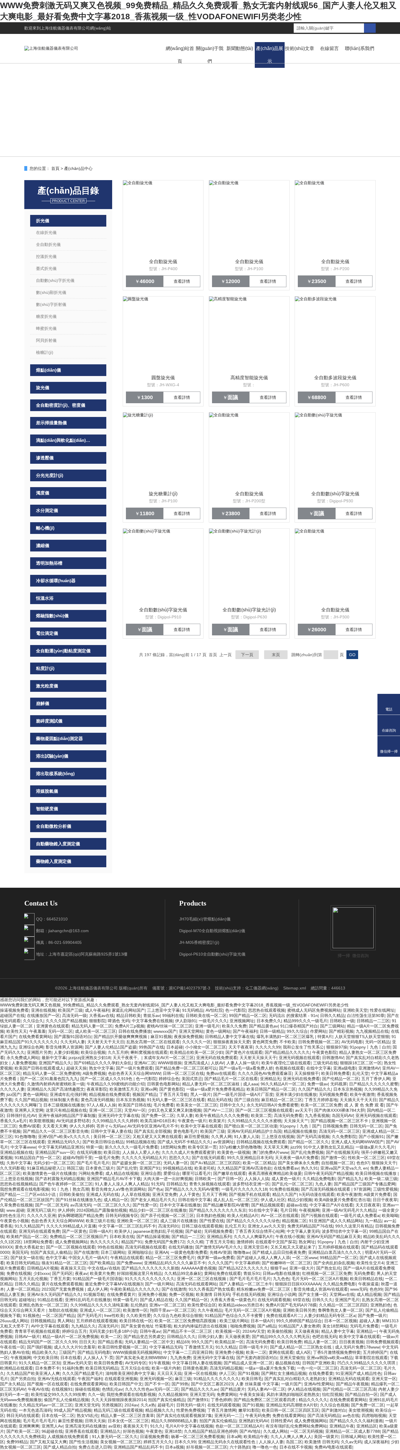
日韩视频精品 (42, 1320)
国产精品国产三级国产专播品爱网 (364, 1184)
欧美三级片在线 (100, 1220)
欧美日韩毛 (252, 1378)
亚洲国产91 (149, 1168)
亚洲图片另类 (39, 1052)
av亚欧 (114, 1426)
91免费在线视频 (284, 1189)
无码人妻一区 (175, 1163)
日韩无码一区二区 (366, 1126)
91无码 (157, 1184)
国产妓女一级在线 (27, 1257)
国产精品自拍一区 (361, 1394)
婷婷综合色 (169, 1078)
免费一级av (317, 1084)
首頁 (55, 168)
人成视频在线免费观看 (68, 1436)
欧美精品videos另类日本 (240, 1305)
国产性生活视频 (83, 1441)
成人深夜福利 (376, 1441)
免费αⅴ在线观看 (220, 1073)
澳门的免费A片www (270, 1152)
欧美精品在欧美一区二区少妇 (196, 1052)
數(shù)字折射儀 (51, 304)
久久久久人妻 (12, 1089)
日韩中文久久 (232, 1105)
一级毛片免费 (107, 1157)
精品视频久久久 (159, 1410)
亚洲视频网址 (242, 1020)
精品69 (182, 1341)
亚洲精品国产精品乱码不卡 (138, 1447)
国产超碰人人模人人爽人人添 (263, 1257)
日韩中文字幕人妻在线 (111, 1131)
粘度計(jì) (45, 668)
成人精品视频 (369, 1294)
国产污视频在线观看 (319, 1215)
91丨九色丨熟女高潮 (70, 1189)
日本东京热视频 (347, 1089)
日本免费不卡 (47, 1368)
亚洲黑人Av (52, 1426)
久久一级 (96, 1394)
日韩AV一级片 (27, 1336)
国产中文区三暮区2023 (212, 1384)
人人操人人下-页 (98, 1357)
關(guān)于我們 (209, 55)
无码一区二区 (60, 1031)
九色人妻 (323, 1184)
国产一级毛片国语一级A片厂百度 (243, 1094)
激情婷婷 (245, 1241)
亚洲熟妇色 (380, 1305)
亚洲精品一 (366, 1331)
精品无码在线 (219, 1099)
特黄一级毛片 (125, 1299)
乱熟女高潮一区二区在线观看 (153, 1041)
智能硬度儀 (47, 808)
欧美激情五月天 (124, 1089)
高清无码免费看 (288, 1115)
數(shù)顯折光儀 (51, 292)
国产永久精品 (12, 1384)
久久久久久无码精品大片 (144, 1157)
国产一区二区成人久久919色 (107, 1078)
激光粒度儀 (47, 685)
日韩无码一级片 (190, 1405)
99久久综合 (297, 1031)
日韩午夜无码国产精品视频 (328, 1173)
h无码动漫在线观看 (316, 1194)
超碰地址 (27, 1299)
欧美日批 (112, 1152)
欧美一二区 (111, 1336)
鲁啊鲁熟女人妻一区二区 (340, 1310)
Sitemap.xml (294, 988)
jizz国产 (13, 1094)
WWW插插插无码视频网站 (137, 1352)
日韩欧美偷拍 (71, 1194)
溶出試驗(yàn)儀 (52, 756)
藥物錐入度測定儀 (53, 861)
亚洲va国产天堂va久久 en (344, 1168)
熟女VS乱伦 (87, 1415)
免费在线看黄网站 (288, 1415)
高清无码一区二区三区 (339, 1131)
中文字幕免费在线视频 (152, 1020)
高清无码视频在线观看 (145, 1247)
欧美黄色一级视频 (233, 1152)
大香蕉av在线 (101, 1015)
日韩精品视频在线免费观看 (261, 1141)
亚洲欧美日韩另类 (299, 1310)
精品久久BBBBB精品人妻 (174, 1420)
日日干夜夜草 (385, 1199)
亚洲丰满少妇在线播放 (296, 1094)
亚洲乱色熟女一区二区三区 (43, 1305)
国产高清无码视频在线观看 (326, 1189)
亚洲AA (161, 1252)
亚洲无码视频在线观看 (299, 1057)
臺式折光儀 (46, 268)
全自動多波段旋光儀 (335, 377)
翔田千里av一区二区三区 (172, 1310)
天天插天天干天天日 (358, 1099)
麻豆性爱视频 (196, 1136)
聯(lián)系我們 (359, 48)
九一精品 (373, 1220)
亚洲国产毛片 (347, 1299)
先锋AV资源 (220, 1252)
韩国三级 (75, 1168)
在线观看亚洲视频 (121, 1378)
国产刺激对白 (334, 1410)
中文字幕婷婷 (247, 1263)
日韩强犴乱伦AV (21, 1115)
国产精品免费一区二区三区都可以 (186, 1068)
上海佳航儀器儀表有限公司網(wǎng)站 (76, 28)
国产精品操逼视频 (152, 1236)
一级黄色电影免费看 (188, 1252)
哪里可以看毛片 (196, 1173)
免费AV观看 (29, 1126)
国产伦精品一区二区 (340, 1078)
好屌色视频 (133, 1431)
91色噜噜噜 (25, 1136)
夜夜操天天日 (73, 1268)
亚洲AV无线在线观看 (56, 1378)
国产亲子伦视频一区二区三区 (167, 1215)
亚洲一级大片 (301, 1268)
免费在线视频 (18, 1273)
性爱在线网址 (382, 1010)
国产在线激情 (86, 1252)
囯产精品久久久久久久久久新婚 (150, 1268)
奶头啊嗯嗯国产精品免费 (80, 1215)
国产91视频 (248, 1373)
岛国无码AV (342, 1115)
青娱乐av (151, 1015)
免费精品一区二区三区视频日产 (78, 1236)
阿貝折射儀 (46, 340)
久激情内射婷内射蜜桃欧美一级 (55, 1084)
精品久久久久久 (313, 1399)
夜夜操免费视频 (188, 1036)
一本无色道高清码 (35, 1410)
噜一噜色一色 (264, 1447)
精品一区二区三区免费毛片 (170, 1257)
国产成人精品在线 (156, 1299)
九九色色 (281, 1278)
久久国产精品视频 (31, 1099)
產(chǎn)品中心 (78, 168)
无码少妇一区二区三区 (53, 1163)
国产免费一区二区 (157, 1115)
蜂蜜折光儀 (46, 328)
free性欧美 (114, 1315)
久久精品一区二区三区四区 (343, 1305)
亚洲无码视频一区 (156, 1378)
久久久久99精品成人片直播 (71, 1226)
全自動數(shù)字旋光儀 (335, 493)
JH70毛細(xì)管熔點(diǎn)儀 (204, 919)
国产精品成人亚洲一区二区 (248, 1363)
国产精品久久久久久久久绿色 (253, 1220)
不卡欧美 (287, 1041)
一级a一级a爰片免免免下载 (270, 1368)
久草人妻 (185, 1115)
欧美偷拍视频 (279, 1331)
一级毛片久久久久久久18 (244, 1189)
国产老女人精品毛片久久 (153, 1199)
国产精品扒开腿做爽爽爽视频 (121, 1036)
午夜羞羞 (37, 1031)
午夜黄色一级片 (192, 1120)
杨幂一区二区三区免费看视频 (197, 1436)
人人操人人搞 (257, 1178)
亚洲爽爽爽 (29, 1426)
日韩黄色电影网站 (163, 1084)
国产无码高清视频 (313, 1136)
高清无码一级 (74, 1015)
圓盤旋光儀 (163, 377)
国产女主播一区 (312, 1294)
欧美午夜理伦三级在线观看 (286, 1063)
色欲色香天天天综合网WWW (134, 1073)
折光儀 (42, 220)
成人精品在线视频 (121, 1173)
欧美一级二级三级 (381, 1178)
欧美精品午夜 (256, 1436)
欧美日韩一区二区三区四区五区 (290, 1410)
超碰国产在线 (12, 1015)
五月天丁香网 (214, 1194)
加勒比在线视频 (63, 1310)
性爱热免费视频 (190, 1410)
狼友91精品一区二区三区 (64, 1263)
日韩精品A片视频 (42, 1268)
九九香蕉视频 (317, 1115)
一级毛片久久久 (213, 1020)
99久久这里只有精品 (354, 1226)
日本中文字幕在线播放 (180, 1205)
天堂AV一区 (135, 1110)
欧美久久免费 (234, 1026)
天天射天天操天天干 (258, 1057)
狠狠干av (278, 1268)
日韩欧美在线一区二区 (206, 1015)
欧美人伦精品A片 (243, 1215)
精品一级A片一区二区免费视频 (70, 1336)
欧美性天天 (16, 1031)
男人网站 (65, 1320)
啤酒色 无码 (118, 1020)
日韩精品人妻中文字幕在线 (229, 1036)
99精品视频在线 (140, 1141)
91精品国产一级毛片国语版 (97, 1278)
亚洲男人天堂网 (29, 1110)
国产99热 (180, 1384)
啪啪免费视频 (242, 1326)
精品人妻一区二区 (320, 1341)
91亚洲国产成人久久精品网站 (336, 1220)
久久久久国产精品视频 (66, 1020)
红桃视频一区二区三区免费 (326, 1273)
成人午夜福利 (97, 1010)
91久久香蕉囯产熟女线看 (211, 1289)
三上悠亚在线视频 (277, 1136)
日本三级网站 (113, 1252)
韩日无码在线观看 (22, 1415)
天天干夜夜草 (240, 1047)
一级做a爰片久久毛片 (375, 1147)
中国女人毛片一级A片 (88, 1257)
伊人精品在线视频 (304, 1389)
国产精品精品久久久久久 (287, 1052)
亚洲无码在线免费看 (301, 1078)
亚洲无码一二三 (228, 1415)
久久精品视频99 (172, 1394)
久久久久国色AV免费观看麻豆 (265, 1073)
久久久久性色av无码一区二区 (152, 1389)
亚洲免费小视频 (152, 1294)
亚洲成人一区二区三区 (100, 1310)
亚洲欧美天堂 (355, 1010)
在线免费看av (286, 1168)
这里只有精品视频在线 (66, 1110)
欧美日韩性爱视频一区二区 (122, 1347)
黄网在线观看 (281, 1352)
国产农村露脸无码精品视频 (59, 1178)
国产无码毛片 (89, 1315)
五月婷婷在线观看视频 (96, 1320)
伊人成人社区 (273, 1199)
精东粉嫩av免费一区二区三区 (264, 1289)
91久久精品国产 (29, 1226)
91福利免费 (72, 1368)
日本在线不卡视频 (295, 1447)
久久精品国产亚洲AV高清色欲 (244, 1168)
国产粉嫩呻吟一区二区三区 (286, 1263)
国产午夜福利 (245, 1031)
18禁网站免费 (173, 1147)
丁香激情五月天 (198, 1347)
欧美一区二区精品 (259, 1163)
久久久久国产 (220, 1263)
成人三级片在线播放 (178, 1220)
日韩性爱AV (281, 1420)
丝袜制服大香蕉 (64, 1099)
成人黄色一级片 (285, 1178)
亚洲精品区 (366, 1426)
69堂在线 (301, 1299)
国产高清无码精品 (323, 1415)
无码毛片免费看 (364, 1326)
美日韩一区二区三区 (111, 1136)
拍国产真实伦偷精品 (166, 1399)
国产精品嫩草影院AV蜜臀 (226, 1205)
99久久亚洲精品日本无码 (250, 1157)
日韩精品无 (176, 1184)
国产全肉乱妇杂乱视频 (333, 1263)
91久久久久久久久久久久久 (150, 1278)
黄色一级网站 (218, 1031)
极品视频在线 (287, 1363)
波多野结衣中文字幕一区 (344, 1231)
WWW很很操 (170, 1063)
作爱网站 (318, 1031)
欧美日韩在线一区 (135, 1320)
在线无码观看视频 (274, 1299)
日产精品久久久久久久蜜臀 (373, 1084)
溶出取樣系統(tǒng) (55, 773)
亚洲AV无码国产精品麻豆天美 (334, 1236)
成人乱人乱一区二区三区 (235, 1199)
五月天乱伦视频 (33, 1278)
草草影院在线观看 (371, 1357)
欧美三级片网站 (234, 1320)
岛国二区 (294, 1441)
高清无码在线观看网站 (196, 1284)
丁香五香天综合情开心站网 (259, 1231)
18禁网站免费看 (38, 1241)
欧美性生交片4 (370, 1263)
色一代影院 (235, 1010)
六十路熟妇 (240, 1447)
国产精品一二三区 (188, 1236)
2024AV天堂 (253, 1331)
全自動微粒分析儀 (53, 826)
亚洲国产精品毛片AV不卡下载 (114, 1178)
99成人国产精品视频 (72, 1410)
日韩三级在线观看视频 (202, 1226)
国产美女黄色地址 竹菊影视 (146, 1326)
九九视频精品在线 (372, 1031)
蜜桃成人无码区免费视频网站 (314, 1010)
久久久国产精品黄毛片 (82, 1373)
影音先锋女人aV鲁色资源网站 (118, 1189)
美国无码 (20, 1252)
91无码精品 (192, 1010)
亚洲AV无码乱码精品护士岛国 (254, 1131)
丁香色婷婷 (221, 1399)
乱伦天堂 (360, 1073)
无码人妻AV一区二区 (266, 1389)
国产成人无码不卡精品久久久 (184, 1141)
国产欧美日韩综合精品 (103, 1141)
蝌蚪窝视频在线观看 (149, 1052)
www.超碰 (15, 1210)
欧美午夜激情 (362, 1094)
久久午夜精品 (210, 1310)
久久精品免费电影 (318, 1178)
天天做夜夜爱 (237, 1336)
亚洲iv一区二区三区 (167, 1305)
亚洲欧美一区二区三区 (137, 1220)
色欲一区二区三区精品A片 (239, 1426)
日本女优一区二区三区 (128, 1420)
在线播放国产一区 (43, 1015)
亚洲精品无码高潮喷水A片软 (292, 1405)
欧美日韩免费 (289, 1341)
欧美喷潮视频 (41, 1120)
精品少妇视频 (300, 1199)
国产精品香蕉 (110, 1341)
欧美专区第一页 (202, 1147)
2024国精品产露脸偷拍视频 (101, 1210)
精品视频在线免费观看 (109, 1094)
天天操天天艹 (296, 1120)
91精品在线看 (50, 1299)
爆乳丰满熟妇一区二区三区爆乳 (286, 1036)
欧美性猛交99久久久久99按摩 (58, 1394)
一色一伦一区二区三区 (317, 1368)
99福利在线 (172, 1015)
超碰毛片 (166, 1405)
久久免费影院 (344, 1136)
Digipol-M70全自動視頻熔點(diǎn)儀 (212, 930)
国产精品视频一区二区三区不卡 (340, 1120)
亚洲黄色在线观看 (52, 1026)
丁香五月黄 (60, 1278)
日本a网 (234, 1436)
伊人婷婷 (66, 1210)
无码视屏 (338, 1084)
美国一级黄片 (326, 1436)
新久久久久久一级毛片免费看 (131, 1147)
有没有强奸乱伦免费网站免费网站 (296, 1426)
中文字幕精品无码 (165, 1347)
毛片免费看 (163, 1105)
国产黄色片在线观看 (243, 1052)
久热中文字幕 (18, 1163)
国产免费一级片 (372, 1315)
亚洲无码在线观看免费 (39, 1231)
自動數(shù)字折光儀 (55, 280)
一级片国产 (291, 1384)
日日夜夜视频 (351, 1341)
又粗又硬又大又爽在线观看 (157, 1136)
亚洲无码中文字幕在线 (118, 1115)
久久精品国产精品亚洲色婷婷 (210, 1431)
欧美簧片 (217, 1120)
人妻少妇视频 (66, 1052)
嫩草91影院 (248, 1410)
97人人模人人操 (101, 1105)
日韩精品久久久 (181, 1336)
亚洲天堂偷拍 (292, 1357)
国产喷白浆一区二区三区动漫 (250, 1126)
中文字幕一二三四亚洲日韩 (188, 1352)
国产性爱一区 (145, 1205)
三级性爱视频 (385, 1189)
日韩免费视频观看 (382, 1341)
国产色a (155, 1189)
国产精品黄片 (232, 1389)
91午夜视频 (159, 1363)
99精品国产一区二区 (338, 1257)
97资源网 (362, 1189)
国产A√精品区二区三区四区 (215, 1163)
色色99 (376, 1289)
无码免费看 (364, 1273)
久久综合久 (33, 1020)
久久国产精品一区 (191, 1299)
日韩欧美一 (205, 1178)
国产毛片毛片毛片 (93, 1163)
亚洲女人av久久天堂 (266, 1226)
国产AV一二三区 (218, 1110)
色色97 (362, 1163)
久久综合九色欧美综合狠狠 (177, 1315)
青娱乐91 (251, 1273)
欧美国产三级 (70, 1010)
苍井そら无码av (110, 1126)
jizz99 (295, 1147)
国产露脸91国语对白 (72, 1036)
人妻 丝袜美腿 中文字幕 (257, 1384)
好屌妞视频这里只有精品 (139, 1273)
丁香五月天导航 (173, 1094)
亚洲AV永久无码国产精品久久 (54, 1294)
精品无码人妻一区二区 (91, 1026)
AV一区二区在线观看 (280, 1215)
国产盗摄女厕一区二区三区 (136, 1163)
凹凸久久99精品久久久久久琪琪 (366, 1363)
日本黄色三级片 (100, 1168)
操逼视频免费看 (14, 1010)
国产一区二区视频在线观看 (70, 1247)
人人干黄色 (189, 1194)
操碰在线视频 (87, 1389)
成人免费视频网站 (71, 1241)
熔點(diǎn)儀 (48, 370)
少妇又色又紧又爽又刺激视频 (174, 1110)
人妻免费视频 (24, 1063)
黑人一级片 (200, 1094)
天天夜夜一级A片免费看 (297, 1157)
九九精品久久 (83, 1326)
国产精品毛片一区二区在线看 (231, 1078)
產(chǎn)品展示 (269, 55)
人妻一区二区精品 (22, 1289)
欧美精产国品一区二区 (26, 1236)
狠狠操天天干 (384, 1163)
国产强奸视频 (39, 1347)
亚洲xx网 (149, 1089)
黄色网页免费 (264, 1041)
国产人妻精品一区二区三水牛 (246, 1284)
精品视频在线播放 (300, 1131)
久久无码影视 (12, 1168)
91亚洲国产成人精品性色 (358, 1373)
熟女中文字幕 (101, 1068)
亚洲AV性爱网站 (319, 1384)
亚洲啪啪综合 (140, 1252)
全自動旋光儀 (163, 261)
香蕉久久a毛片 (13, 1120)
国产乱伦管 (127, 1168)
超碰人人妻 (369, 1320)
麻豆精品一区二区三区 (281, 1099)
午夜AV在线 (38, 1389)
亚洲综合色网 (31, 1047)
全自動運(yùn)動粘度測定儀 (63, 650)
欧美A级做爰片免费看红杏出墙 (342, 1199)
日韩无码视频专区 (121, 1215)
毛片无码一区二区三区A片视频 (320, 1278)
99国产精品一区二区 (247, 1015)
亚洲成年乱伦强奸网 (68, 1094)
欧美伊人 (122, 1231)
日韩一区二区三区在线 (183, 1073)
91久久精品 (226, 1347)
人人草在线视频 (135, 1194)
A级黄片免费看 (377, 1194)
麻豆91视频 (161, 1036)
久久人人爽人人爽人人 (291, 1436)
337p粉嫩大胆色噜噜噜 (240, 1147)
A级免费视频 (94, 1073)
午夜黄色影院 (324, 1052)
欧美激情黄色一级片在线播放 (49, 1173)
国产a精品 (266, 1326)
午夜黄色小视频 (14, 1220)
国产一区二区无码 (51, 1205)
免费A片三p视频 (129, 1026)
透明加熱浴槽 (49, 563)
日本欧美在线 (122, 1236)
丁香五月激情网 (221, 1410)
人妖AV (217, 1063)
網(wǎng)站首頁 (180, 55)
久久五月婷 (118, 1052)
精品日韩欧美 (128, 1015)
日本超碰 (174, 1047)
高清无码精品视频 (226, 1368)
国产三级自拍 (246, 1099)
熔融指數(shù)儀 (52, 615)
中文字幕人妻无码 (303, 1231)
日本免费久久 (269, 1020)
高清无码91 (168, 1226)
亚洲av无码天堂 (77, 1363)
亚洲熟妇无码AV (253, 1420)
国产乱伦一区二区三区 (292, 1184)
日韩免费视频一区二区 (318, 1041)
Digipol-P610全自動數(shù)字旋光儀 (212, 954)
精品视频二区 (294, 1220)
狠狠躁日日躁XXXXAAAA (298, 1284)
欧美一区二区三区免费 (321, 1105)
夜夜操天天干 (135, 1426)
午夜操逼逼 (368, 1284)
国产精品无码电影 (94, 1352)
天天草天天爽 (276, 1147)
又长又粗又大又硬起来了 (293, 1247)
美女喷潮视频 (360, 1410)
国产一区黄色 (74, 1231)
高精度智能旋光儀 (249, 377)
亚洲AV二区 (144, 1063)
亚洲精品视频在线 (16, 1152)
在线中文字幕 (318, 1068)
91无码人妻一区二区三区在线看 (176, 1099)
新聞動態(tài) (239, 48)
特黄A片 (324, 1036)
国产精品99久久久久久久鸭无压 (281, 1336)
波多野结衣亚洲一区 (251, 1184)
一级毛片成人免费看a (360, 1215)
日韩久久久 (322, 1299)
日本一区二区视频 (340, 1320)
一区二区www (304, 1257)
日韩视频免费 (335, 1126)
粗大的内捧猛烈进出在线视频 (201, 1326)
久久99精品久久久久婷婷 (115, 1120)
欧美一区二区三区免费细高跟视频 (186, 1320)
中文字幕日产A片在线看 (331, 1205)
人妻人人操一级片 (242, 1063)
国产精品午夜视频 (352, 1384)
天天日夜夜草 (367, 1205)
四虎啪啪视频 (374, 1415)
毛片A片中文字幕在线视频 (189, 1426)
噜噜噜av (241, 1252)
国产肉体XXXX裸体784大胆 (339, 1110)
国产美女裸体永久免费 (298, 1163)
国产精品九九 (350, 1178)
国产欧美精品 (102, 1263)
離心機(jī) (45, 527)
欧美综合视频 (93, 1052)
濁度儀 (42, 492)
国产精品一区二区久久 (308, 1141)
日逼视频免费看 (154, 1436)
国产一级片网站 (159, 1284)
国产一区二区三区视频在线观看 (264, 1110)
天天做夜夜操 (306, 1331)
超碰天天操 (76, 1068)
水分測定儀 (47, 510)
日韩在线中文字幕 (194, 1199)
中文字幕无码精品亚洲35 (61, 1147)
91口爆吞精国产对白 (299, 1026)
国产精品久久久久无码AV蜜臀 (192, 1189)
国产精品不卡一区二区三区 (188, 1331)
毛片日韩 (288, 1210)
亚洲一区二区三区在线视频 (202, 1278)
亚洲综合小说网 (281, 1294)
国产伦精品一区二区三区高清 (349, 1389)
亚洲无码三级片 (41, 1210)
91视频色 (31, 1315)
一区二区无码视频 (306, 1431)
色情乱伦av (112, 1389)
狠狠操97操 (336, 1047)
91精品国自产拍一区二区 (37, 1157)
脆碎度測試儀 (49, 720)
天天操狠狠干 (306, 1073)
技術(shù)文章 (299, 48)
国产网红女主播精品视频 (283, 1373)
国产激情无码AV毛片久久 (218, 1247)
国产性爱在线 (211, 1220)
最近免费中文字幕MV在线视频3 (114, 1284)
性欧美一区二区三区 (366, 1157)
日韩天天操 (95, 1420)
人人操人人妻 (271, 1441)
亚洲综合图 (151, 1173)
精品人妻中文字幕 (337, 1331)
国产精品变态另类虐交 (144, 1336)
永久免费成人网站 (22, 1057)
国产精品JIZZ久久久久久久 (243, 1268)
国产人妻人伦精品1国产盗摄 (110, 1047)
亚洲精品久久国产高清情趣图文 (55, 1089)
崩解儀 (42, 703)
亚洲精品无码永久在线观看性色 (227, 1441)
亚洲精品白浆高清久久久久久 (335, 1252)
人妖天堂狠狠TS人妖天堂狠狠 (362, 1036)
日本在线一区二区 (58, 1415)
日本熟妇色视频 (210, 1215)
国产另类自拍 (23, 1378)
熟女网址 (307, 1241)
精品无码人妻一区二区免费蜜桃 (51, 1073)
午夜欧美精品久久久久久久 (134, 1289)
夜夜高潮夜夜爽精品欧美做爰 (275, 1173)
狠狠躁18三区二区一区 (361, 1063)
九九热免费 (180, 1357)
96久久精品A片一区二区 (283, 1084)
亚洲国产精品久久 (55, 1063)
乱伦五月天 (235, 1226)
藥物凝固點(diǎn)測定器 (59, 738)
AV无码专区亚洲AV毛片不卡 (152, 1126)
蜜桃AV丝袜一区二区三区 (170, 1026)
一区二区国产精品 (58, 1315)
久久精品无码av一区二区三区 (45, 1405)
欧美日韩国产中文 (126, 1384)
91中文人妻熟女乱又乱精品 (328, 1147)
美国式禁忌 (192, 1078)
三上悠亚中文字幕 (163, 1010)
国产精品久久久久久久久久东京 (217, 1210)
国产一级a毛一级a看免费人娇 (246, 1068)
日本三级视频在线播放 (63, 1105)
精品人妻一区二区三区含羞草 (127, 1415)
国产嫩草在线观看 (229, 1173)
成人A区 (303, 1352)
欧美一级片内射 (166, 1368)
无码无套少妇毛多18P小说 (113, 1331)
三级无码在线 (325, 1063)
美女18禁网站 (335, 1326)
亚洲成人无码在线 (102, 1194)
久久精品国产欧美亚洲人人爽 (33, 1373)
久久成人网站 (275, 1431)
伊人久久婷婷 (81, 1126)
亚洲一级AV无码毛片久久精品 (349, 1210)
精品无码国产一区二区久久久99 (48, 1341)
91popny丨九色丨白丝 (370, 1047)
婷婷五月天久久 (157, 1441)
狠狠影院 (97, 1020)
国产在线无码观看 (208, 1157)
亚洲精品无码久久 (63, 1141)
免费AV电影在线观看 (333, 1447)
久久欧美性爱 (138, 1315)
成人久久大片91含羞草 (74, 1347)
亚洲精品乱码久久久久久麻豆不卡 (175, 1263)
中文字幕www (23, 1147)
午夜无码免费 (257, 1415)
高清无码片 (108, 1326)
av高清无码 (80, 1205)
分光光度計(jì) (49, 475)
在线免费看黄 (321, 1373)
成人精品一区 (116, 1199)
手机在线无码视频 (248, 1294)
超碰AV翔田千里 (77, 1157)
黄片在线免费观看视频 (62, 1284)
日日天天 (87, 1341)
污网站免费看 (90, 1173)
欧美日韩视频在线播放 (376, 1173)
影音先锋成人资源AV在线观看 (321, 1289)
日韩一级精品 (272, 1031)
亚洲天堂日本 (256, 1247)
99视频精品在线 (177, 1168)
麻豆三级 (183, 1378)
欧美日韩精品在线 (366, 1278)
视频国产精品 (144, 1094)
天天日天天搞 (169, 1373)
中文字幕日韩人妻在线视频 (196, 1363)
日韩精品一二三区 (373, 1020)
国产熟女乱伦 (328, 1268)
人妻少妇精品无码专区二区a (329, 1315)
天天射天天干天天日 (105, 1041)
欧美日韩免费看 (335, 1073)
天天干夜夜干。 (127, 1057)
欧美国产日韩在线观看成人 (39, 1068)
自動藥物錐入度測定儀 (58, 843)
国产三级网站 (332, 1026)
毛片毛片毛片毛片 (39, 1420)
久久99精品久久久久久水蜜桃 (254, 1120)
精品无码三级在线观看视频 (118, 1410)
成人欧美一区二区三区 (95, 1031)
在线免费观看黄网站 (88, 1384)
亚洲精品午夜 (341, 1426)
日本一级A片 (262, 1320)
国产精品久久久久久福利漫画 (356, 1420)
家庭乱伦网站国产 (128, 1010)
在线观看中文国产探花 (275, 1241)
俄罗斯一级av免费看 (215, 1257)
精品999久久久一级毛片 (305, 1020)
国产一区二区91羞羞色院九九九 (49, 1078)
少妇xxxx (41, 1273)
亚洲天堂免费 (164, 1194)
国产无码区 (62, 1273)
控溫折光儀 (46, 256)
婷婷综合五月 (74, 1331)
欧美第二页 (261, 1115)
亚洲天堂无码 (202, 1394)
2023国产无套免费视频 (63, 1289)
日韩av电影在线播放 (281, 1273)
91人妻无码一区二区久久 (115, 1436)
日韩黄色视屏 (195, 1368)
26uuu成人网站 (14, 1320)
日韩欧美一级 (342, 1020)
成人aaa (250, 1084)
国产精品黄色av (263, 1026)
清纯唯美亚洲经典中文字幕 (130, 1373)
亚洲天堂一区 (384, 1378)
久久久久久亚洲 (41, 1215)
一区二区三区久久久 (111, 1205)
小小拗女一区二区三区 (205, 1047)
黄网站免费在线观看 (222, 1273)
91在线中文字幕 (263, 1210)
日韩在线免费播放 (134, 1031)
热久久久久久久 (104, 1241)
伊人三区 (227, 1373)
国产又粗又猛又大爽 (48, 1441)
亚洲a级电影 (344, 1068)
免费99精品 (17, 1441)
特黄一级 (94, 1147)
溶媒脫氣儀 (47, 791)
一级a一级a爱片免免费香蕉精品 (215, 1089)
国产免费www (129, 1263)
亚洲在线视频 (43, 1010)
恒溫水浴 (45, 598)
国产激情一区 (333, 1157)
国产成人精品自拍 (59, 1447)
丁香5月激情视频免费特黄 (336, 1352)
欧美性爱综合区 (201, 1305)
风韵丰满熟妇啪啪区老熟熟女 (293, 1394)
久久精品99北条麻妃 (183, 1273)
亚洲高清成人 (196, 1063)
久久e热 (148, 1405)
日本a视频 (174, 1447)
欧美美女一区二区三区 (196, 1105)
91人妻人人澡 (246, 1136)
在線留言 (329, 48)
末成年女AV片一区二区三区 (169, 1057)
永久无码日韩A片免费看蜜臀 (272, 1105)
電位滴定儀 (47, 633)
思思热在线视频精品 (18, 1184)
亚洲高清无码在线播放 (85, 1426)
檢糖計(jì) (44, 352)
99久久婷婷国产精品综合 (299, 1320)
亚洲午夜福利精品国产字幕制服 (67, 1115)
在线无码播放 (89, 1152)
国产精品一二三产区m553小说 (28, 1194)
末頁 (276, 654)
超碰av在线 (296, 1205)
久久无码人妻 (72, 1041)
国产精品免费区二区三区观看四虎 (265, 1399)
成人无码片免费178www (357, 1347)
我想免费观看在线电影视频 (24, 1189)
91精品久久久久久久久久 (216, 1378)
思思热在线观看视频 (266, 1010)
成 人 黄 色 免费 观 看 (364, 1105)
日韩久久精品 (332, 1015)
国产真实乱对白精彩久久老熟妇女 (295, 1378)
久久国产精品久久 (314, 1089)
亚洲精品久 (110, 1431)
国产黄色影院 (171, 1089)
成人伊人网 (97, 1289)
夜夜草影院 (97, 1089)
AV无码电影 (352, 1041)
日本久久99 (185, 1441)
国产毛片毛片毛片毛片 (250, 1278)
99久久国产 (202, 1341)
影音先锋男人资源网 (64, 1047)
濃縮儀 (42, 545)
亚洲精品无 (270, 1078)
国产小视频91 (371, 1136)
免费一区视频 (181, 1294)
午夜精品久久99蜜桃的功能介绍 (116, 1084)
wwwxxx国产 (165, 1031)
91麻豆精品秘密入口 (45, 1168)
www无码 (358, 1289)
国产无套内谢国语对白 (256, 1357)
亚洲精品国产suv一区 (54, 1152)
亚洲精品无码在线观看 (348, 1378)
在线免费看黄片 (121, 1294)
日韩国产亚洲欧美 (318, 1363)
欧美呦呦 (390, 1215)
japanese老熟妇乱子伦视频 (158, 1231)
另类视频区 (112, 1405)
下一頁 (247, 654)
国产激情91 (197, 1399)
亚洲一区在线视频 (200, 1373)
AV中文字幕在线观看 (50, 1326)
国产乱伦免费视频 (307, 1152)
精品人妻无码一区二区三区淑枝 (211, 1084)
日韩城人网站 (353, 1436)
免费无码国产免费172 (164, 1241)
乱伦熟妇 (139, 1305)
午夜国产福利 (90, 1378)
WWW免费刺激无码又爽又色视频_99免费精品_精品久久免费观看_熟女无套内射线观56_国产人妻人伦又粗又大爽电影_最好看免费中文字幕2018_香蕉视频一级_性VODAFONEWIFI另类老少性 (174, 1005)
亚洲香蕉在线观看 (81, 1431)
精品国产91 (131, 1241)
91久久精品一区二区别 (39, 1363)
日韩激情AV (332, 1057)
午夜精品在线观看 (126, 1257)
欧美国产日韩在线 (134, 1105)
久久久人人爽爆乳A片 (253, 1236)
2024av (131, 1405)
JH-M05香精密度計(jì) (199, 942)
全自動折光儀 (48, 244)
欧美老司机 (204, 1168)
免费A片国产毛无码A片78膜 (291, 1305)
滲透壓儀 (45, 457)
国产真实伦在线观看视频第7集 (184, 1415)
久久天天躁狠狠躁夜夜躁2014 (118, 1399)
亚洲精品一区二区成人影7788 (352, 1431)
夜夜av (81, 1273)
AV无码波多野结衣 (73, 1120)
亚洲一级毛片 (207, 1026)
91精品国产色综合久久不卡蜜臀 (234, 1315)
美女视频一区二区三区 (120, 1441)
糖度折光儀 (46, 316)
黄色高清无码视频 (97, 1099)
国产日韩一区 (230, 1178)
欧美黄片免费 (102, 1273)
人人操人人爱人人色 (140, 1152)
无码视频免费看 (333, 1094)
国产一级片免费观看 (134, 1068)
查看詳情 (182, 281)
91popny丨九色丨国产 (300, 1126)
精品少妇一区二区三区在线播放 (158, 1210)
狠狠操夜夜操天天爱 (231, 1041)
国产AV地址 (250, 1431)
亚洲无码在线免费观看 (216, 1057)
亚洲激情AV (369, 1068)
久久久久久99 (268, 1047)
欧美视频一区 (228, 1331)
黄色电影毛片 (185, 1131)
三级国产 (67, 1352)
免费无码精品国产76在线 (310, 1226)
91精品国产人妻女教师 (299, 1326)
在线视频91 (62, 1389)
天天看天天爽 (54, 1126)
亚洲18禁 (173, 1431)
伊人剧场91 (185, 1020)
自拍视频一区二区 (337, 1163)
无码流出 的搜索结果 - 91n (293, 1015)
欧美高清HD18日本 (157, 1120)
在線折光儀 (46, 232)
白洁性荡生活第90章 (365, 1015)
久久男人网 (221, 1136)
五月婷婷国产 (375, 1352)
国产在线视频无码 (342, 1152)
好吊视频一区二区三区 (206, 1447)
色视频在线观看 (289, 1068)
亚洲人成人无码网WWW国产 (357, 1141)
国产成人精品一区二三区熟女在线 (301, 1347)
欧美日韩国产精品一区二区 (271, 1089)
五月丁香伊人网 (375, 1078)
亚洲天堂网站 (191, 1031)
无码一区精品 (377, 1041)
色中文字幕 (56, 1257)
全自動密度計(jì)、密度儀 (60, 405)
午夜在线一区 (12, 1347)
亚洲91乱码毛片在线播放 (88, 1299)
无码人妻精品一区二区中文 (149, 1341)
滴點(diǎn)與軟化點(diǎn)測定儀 (63, 440)
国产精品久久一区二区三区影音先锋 (55, 1131)
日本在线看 (70, 1357)
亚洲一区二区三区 (105, 1110)
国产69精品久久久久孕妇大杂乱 (103, 1063)
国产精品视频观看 (267, 1205)
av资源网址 (223, 1141)
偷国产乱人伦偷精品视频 (66, 1399)
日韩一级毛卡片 (253, 1347)
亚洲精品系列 (219, 1236)
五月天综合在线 (135, 1368)
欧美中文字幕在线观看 (201, 1126)
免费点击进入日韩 (94, 1447)
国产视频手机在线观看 (249, 1194)
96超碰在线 (52, 1431)
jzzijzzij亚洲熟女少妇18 (89, 1057)
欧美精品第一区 (229, 1341)
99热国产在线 (151, 1047)
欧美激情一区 (135, 1310)
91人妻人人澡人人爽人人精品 (122, 1184)
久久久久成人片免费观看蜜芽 (188, 1152)
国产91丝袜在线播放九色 (78, 1199)
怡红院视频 (332, 1394)
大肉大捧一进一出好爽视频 (167, 1178)
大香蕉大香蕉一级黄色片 (232, 1299)
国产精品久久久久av (199, 1389)
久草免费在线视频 (16, 1205)
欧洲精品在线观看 (16, 1368)
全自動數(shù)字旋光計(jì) (249, 609)
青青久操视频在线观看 (209, 1184)
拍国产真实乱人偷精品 (50, 1252)
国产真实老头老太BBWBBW (142, 1357)
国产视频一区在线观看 (47, 1384)
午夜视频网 (309, 1210)
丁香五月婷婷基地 (321, 1099)
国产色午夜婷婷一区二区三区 (66, 1184)
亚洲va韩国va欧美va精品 (330, 1357)
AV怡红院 (214, 1010)
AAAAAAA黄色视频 (198, 1268)
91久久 (156, 1426)
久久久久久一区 (196, 1041)
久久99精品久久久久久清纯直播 (99, 1305)
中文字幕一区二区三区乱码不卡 (127, 1226)
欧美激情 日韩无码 (213, 1294)
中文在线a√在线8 (103, 1268)
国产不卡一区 (157, 1384)
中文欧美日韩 (45, 1357)
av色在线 (351, 1415)
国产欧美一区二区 (22, 1431)
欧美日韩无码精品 (22, 1263)
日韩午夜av (150, 1331)
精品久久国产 (284, 1194)
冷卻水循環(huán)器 (56, 580)
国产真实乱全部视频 (152, 1131)
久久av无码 (351, 1441)
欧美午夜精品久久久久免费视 (222, 1115)
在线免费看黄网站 (35, 1036)
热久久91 (309, 1168)
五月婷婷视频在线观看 (338, 1247)
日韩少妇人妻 (210, 1336)
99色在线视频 (110, 1247)
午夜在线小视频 (290, 1236)
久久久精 (195, 1241)
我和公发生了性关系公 (303, 1047)
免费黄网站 (227, 1394)
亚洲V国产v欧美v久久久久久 (64, 1136)
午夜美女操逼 (252, 1394)
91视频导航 (94, 1294)
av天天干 (303, 1110)
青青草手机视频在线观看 (37, 1331)
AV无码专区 (135, 1363)
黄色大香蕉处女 (29, 1247)
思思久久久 (179, 1157)
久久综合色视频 (334, 1405)
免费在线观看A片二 (284, 1315)
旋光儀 (42, 387)
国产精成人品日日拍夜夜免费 (279, 1252)
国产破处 (193, 1231)
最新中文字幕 (54, 1057)
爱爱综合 (171, 1173)
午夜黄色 (154, 1431)
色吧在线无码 (324, 1336)
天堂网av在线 (341, 1294)
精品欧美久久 (44, 1352)
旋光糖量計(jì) (163, 493)
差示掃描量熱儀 (51, 422)
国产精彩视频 (341, 1031)
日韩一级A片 (100, 1231)
